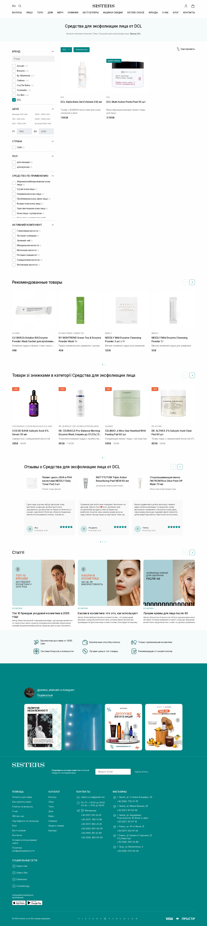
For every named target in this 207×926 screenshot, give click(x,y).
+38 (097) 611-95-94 (127, 810)
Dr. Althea (157, 426)
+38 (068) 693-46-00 (92, 828)
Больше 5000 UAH (43, 123)
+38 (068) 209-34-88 (128, 842)
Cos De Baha (18, 426)
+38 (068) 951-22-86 (91, 833)
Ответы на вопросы (22, 806)
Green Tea (79, 333)
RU (14, 5)
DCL (62, 97)
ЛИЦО (29, 12)
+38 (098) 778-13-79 (127, 801)
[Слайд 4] (106, 541)
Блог (14, 825)
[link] (193, 6)
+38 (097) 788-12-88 (91, 819)
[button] (66, 49)
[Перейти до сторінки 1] (102, 364)
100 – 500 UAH (18, 119)
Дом (50, 811)
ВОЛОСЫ (17, 12)
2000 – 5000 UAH (42, 119)
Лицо (51, 801)
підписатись (141, 771)
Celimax (109, 426)
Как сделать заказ (21, 801)
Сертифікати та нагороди (25, 821)
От (13, 131)
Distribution (21, 879)
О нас (15, 811)
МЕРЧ (60, 12)
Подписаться (45, 695)
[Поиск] (20, 6)
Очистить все (82, 49)
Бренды (52, 830)
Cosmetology (22, 886)
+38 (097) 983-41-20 (91, 824)
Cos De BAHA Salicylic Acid (39, 426)
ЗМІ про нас (18, 816)
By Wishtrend (65, 333)
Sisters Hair (21, 866)
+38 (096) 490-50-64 (92, 837)
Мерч (51, 816)
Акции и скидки (56, 825)
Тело (51, 806)
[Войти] (186, 6)
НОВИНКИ (73, 12)
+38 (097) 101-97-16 (127, 821)
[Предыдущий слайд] (185, 282)
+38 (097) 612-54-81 (91, 815)
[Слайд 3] (104, 541)
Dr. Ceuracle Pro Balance (86, 426)
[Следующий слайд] (192, 282)
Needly (108, 333)
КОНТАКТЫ (189, 12)
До (35, 131)
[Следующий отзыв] (180, 467)
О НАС (165, 12)
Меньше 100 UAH (19, 114)
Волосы (52, 797)
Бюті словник (19, 830)
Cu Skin (15, 333)
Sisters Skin (22, 872)
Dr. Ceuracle (65, 426)
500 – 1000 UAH (19, 123)
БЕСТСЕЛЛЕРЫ (90, 12)
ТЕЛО (40, 12)
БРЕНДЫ (153, 12)
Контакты (17, 835)
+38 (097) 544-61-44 (127, 830)
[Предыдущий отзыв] (173, 467)
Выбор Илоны (114, 61)
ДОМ (50, 12)
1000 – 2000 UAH (42, 114)
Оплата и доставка (22, 797)
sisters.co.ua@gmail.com (93, 797)
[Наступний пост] (177, 727)
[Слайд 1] (100, 541)
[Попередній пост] (29, 727)
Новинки (52, 821)
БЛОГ (176, 12)
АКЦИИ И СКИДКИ (113, 12)
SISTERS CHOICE (135, 12)
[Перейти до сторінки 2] (104, 364)
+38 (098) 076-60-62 (128, 851)
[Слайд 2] (102, 541)
